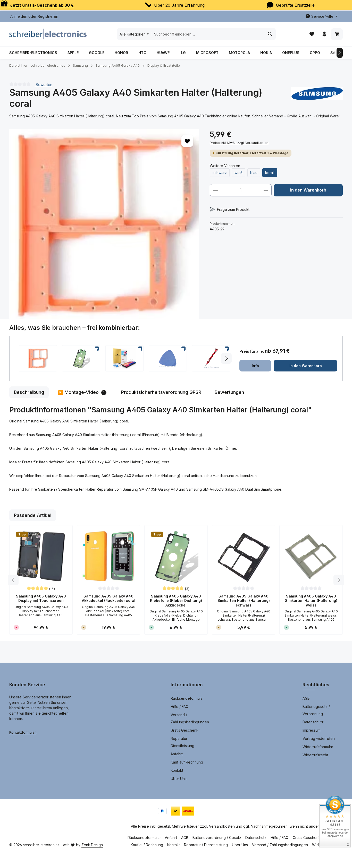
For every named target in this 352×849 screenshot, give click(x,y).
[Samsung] (317, 98)
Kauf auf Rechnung (187, 762)
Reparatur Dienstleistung (182, 742)
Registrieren (48, 16)
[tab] (29, 392)
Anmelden (18, 16)
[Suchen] (270, 34)
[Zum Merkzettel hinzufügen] (187, 141)
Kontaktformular (22, 732)
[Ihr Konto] (324, 34)
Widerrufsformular (318, 746)
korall (269, 172)
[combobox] (208, 34)
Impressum (312, 730)
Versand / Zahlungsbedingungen (190, 718)
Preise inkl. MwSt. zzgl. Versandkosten (239, 143)
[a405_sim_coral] (104, 224)
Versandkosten (222, 826)
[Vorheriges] (13, 580)
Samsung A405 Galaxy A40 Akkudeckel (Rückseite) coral (108, 598)
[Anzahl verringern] (215, 190)
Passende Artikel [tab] (32, 515)
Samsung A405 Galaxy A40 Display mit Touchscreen (41, 598)
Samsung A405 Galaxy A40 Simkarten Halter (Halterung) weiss (311, 600)
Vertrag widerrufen (319, 738)
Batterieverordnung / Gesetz (216, 837)
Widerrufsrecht (315, 755)
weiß (238, 172)
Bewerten (43, 84)
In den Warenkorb (308, 190)
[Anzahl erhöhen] (266, 190)
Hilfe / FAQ (180, 706)
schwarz (220, 172)
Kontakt (177, 770)
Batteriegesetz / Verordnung (316, 710)
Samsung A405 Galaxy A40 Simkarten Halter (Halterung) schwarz (243, 600)
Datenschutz (313, 722)
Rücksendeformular (187, 698)
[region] (104, 224)
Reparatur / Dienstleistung (206, 845)
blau (253, 172)
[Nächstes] (340, 53)
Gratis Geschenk (184, 730)
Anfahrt (177, 754)
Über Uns (179, 778)
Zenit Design (92, 845)
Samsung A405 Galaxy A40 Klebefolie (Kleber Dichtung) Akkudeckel (176, 600)
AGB (306, 698)
